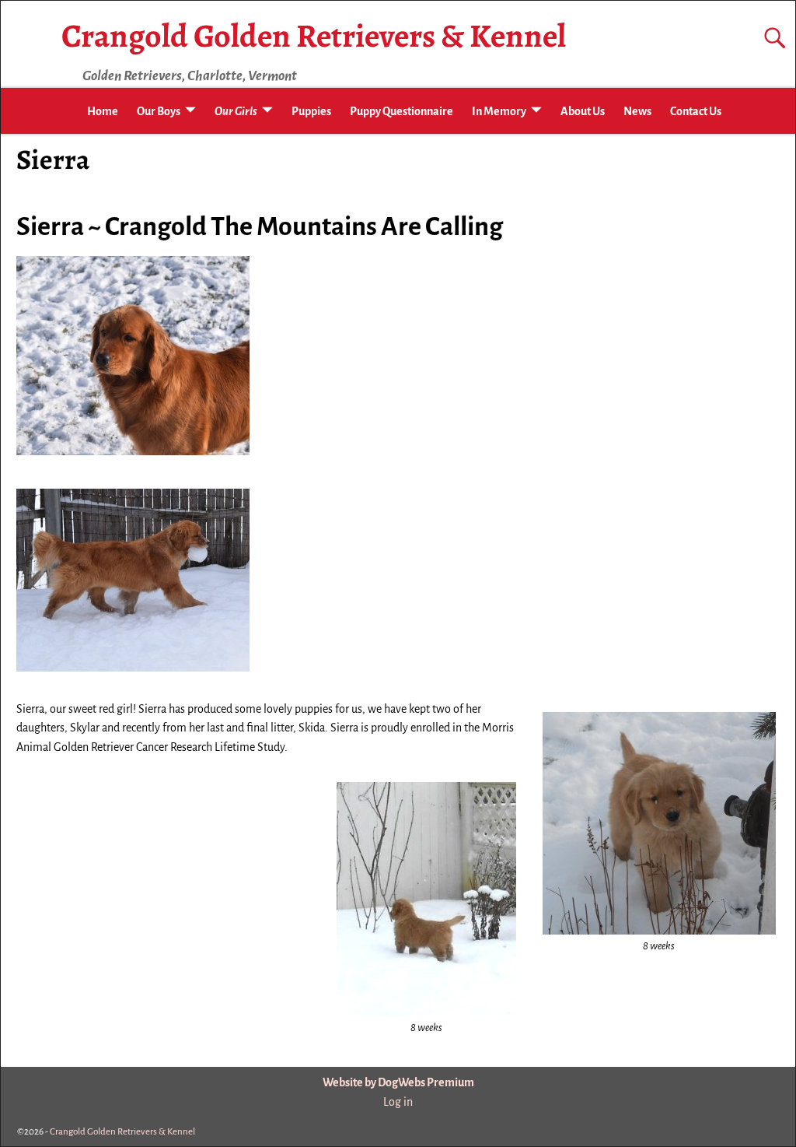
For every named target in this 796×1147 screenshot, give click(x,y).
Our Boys (158, 111)
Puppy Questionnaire (401, 111)
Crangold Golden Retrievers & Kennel (313, 35)
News (637, 111)
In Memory (499, 111)
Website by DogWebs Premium (398, 1082)
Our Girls (236, 111)
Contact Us (695, 111)
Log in (398, 1102)
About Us (582, 111)
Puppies (311, 111)
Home (102, 111)
